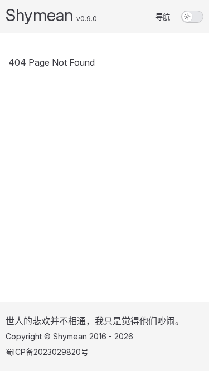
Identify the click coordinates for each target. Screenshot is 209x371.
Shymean (39, 15)
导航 (162, 16)
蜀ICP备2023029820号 (47, 352)
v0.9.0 (86, 18)
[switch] (192, 17)
